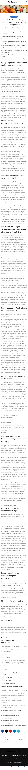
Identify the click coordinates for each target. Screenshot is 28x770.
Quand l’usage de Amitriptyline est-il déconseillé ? (13, 45)
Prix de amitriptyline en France (9, 723)
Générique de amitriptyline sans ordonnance (12, 713)
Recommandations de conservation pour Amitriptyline (14, 59)
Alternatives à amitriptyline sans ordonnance (12, 710)
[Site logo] (12, 2)
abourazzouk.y (10, 28)
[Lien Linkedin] (14, 731)
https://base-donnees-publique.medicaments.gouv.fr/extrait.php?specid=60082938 (11, 678)
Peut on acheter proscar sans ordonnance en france (14, 725)
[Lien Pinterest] (10, 731)
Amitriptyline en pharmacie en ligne (10, 720)
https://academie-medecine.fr (9, 683)
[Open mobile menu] (1, 2)
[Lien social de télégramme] (18, 731)
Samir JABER (8, 707)
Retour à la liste (14, 738)
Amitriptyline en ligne (7, 718)
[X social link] (6, 731)
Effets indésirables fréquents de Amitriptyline (12, 48)
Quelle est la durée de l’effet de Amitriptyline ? (12, 38)
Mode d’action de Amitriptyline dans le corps (12, 36)
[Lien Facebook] (2, 731)
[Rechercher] (19, 2)
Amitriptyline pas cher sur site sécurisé (10, 715)
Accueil (14, 11)
